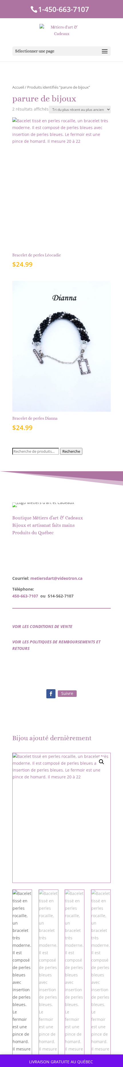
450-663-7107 (25, 596)
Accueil (18, 87)
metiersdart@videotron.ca (56, 578)
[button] (101, 762)
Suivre (67, 693)
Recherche (71, 451)
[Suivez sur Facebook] (50, 693)
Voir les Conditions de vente (42, 626)
